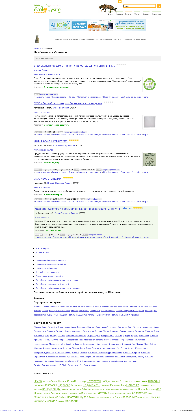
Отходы (124, 381)
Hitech (38, 380)
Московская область (93, 340)
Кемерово (109, 357)
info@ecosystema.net (110, 170)
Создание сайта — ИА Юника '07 (12, 410)
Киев (60, 327)
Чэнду (141, 357)
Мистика (133, 389)
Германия (77, 385)
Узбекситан (84, 310)
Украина (45, 306)
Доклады (46, 381)
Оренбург (70, 344)
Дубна (153, 344)
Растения (102, 393)
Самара (139, 344)
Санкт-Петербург (62, 213)
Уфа (92, 331)
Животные (92, 393)
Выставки (51, 385)
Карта (145, 97)
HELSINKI (62, 365)
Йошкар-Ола (52, 340)
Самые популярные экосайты (49, 276)
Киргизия (39, 385)
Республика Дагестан (77, 315)
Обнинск (57, 108)
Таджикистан (40, 315)
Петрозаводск (93, 335)
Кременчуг (39, 361)
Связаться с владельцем (89, 97)
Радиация (115, 385)
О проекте (83, 410)
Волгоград (139, 331)
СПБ (79, 361)
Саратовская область (56, 357)
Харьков (149, 331)
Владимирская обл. (108, 306)
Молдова (63, 315)
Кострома (67, 348)
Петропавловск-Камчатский (132, 340)
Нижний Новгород (55, 183)
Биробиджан (39, 357)
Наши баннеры (108, 410)
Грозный (83, 352)
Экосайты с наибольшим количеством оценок (57, 280)
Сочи (146, 344)
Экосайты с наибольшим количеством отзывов (57, 288)
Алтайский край (62, 310)
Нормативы (156, 14)
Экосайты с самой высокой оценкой (52, 284)
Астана (61, 335)
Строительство (98, 389)
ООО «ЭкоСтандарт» (48, 178)
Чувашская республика (99, 315)
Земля (51, 400)
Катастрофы (72, 393)
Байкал (62, 397)
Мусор (84, 397)
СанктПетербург (77, 381)
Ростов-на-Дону (60, 145)
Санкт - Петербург (131, 352)
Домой (110, 14)
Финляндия (86, 306)
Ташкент (137, 327)
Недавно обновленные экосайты (51, 264)
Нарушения (75, 389)
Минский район (116, 361)
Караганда (119, 335)
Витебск (115, 340)
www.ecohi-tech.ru (42, 112)
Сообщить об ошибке (131, 97)
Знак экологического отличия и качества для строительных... (74, 65)
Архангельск (40, 340)
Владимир (114, 331)
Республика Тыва (149, 306)
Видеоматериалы (59, 393)
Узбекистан (75, 306)
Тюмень (75, 348)
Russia (95, 306)
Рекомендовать (59, 97)
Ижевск (67, 352)
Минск (156, 327)
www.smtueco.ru (42, 218)
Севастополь (115, 344)
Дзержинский (73, 357)
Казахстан (64, 306)
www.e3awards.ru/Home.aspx (47, 74)
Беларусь (54, 306)
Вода (84, 393)
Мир (123, 385)
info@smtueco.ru (95, 235)
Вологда (53, 335)
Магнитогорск (141, 348)
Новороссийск (107, 335)
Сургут (131, 348)
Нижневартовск (41, 344)
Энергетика (105, 385)
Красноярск (147, 327)
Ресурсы (60, 401)
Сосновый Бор (128, 344)
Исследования (118, 393)
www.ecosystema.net (43, 150)
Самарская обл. (75, 365)
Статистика (139, 393)
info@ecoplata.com (93, 199)
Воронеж (51, 331)
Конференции (51, 388)
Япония (74, 310)
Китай (52, 310)
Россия (45, 70)
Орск (86, 365)
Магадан (38, 348)
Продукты (73, 396)
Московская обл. (57, 344)
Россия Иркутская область (102, 310)
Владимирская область (129, 306)
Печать (71, 97)
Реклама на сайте (95, 410)
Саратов (154, 335)
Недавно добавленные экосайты (51, 260)
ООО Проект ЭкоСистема (51, 140)
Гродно (78, 344)
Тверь (106, 331)
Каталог (128, 14)
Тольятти (100, 357)
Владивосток (40, 331)
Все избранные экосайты (47, 272)
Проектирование (140, 381)
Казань (68, 331)
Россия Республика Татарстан (130, 310)
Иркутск (130, 331)
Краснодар (81, 327)
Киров (127, 335)
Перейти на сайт (110, 97)
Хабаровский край (74, 340)
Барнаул (98, 331)
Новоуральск (102, 361)
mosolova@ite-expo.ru (49, 94)
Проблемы (144, 385)
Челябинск (144, 335)
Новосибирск (70, 327)
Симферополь (89, 344)
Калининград (102, 344)
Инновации (114, 389)
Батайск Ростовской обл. (45, 365)
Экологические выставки (56, 87)
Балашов (145, 352)
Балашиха (49, 361)
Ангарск (92, 365)
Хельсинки (120, 357)
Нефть (141, 389)
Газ (79, 393)
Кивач (134, 361)
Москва (37, 70)
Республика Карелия (120, 315)
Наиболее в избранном (46, 268)
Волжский (59, 352)
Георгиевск (117, 352)
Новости (119, 14)
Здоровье (64, 384)
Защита (64, 389)
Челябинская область (76, 335)
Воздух (106, 381)
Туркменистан (142, 397)
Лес (158, 388)
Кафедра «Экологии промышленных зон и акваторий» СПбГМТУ (78, 208)
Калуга (86, 331)
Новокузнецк (131, 357)
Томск (156, 331)
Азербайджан (151, 310)
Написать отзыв (42, 97)
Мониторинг (41, 397)
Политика (132, 385)
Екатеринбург (93, 327)
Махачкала (56, 348)
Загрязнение (124, 389)
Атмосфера (94, 397)
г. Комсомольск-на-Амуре (99, 352)
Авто (130, 381)
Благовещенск (88, 361)
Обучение (87, 389)
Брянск (75, 352)
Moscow (127, 361)
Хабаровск (39, 335)
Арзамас (135, 315)
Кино (108, 389)
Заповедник (128, 396)
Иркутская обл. (113, 348)
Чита (47, 335)
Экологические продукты (56, 125)
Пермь (123, 331)
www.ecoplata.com (42, 187)
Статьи (137, 14)
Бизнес (53, 396)
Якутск (107, 340)
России (45, 310)
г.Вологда (149, 357)
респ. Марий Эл (87, 357)
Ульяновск (77, 331)
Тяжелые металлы (107, 397)
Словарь (146, 14)
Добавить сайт (42, 252)
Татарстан (94, 381)
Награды (46, 393)
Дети (150, 393)
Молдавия (71, 401)
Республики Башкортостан (92, 348)
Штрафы (154, 381)
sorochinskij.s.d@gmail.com (75, 132)
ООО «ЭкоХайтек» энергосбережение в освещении (68, 103)
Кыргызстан (52, 315)
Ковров (62, 340)
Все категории (42, 248)
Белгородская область (65, 361)
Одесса (134, 335)
